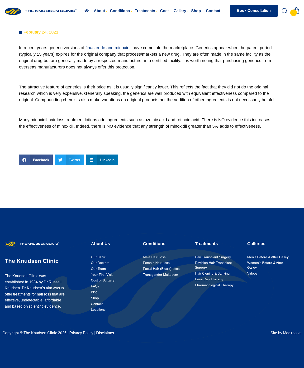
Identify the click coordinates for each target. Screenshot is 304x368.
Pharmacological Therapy (214, 285)
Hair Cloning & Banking (212, 273)
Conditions (120, 11)
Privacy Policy (81, 333)
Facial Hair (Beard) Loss (161, 269)
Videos (252, 273)
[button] (36, 160)
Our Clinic (98, 257)
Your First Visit (102, 274)
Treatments (145, 11)
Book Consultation (254, 11)
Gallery (180, 11)
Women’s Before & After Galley (265, 265)
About (99, 11)
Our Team (98, 269)
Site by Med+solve (286, 333)
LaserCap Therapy (209, 279)
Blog (94, 292)
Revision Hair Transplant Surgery (213, 265)
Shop (196, 11)
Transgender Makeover (160, 274)
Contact (213, 11)
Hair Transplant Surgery (213, 257)
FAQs (95, 286)
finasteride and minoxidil (108, 47)
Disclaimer (105, 333)
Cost (164, 11)
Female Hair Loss (156, 263)
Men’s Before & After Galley (268, 257)
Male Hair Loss (154, 257)
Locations (98, 309)
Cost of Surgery (102, 280)
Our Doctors (100, 263)
